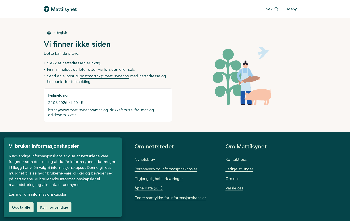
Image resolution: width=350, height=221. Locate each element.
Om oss (232, 178)
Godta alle (21, 207)
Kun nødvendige (54, 207)
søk (131, 69)
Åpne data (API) (149, 188)
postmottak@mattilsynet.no (104, 76)
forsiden (111, 69)
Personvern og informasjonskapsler (166, 169)
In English (60, 33)
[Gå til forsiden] (60, 9)
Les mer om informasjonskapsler (38, 194)
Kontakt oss (236, 159)
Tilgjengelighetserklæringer (159, 178)
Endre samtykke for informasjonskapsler (170, 197)
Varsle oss (234, 188)
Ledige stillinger (239, 169)
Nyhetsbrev (145, 159)
